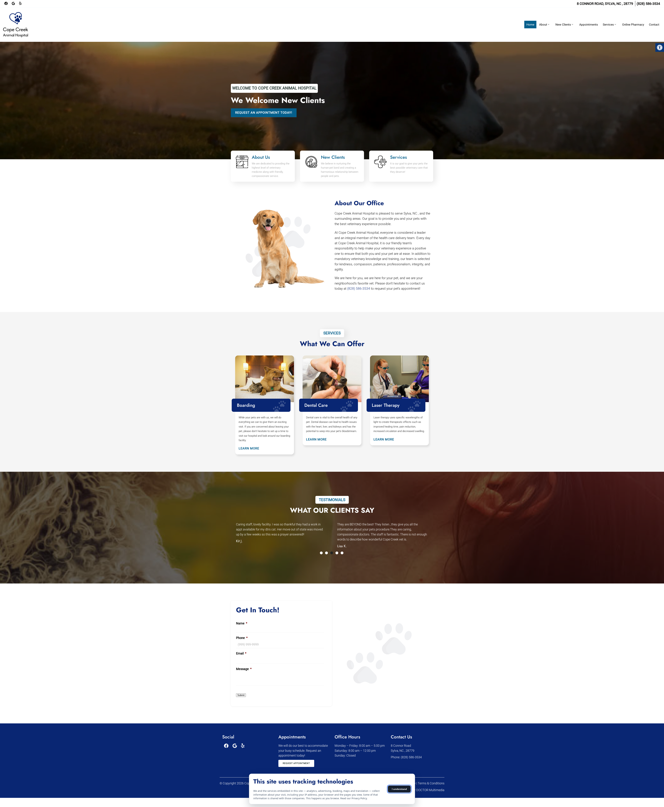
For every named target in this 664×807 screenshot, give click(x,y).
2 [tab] (326, 553)
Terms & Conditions (431, 783)
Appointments (588, 24)
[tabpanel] (281, 536)
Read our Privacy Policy (353, 798)
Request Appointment (296, 763)
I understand (399, 789)
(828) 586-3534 (648, 4)
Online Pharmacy (633, 24)
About (543, 24)
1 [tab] (321, 553)
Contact (654, 24)
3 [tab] (331, 553)
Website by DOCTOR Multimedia (422, 790)
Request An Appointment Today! (263, 113)
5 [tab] (342, 553)
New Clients (563, 24)
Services (608, 24)
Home (530, 24)
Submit (241, 695)
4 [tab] (336, 553)
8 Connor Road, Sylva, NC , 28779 (605, 4)
